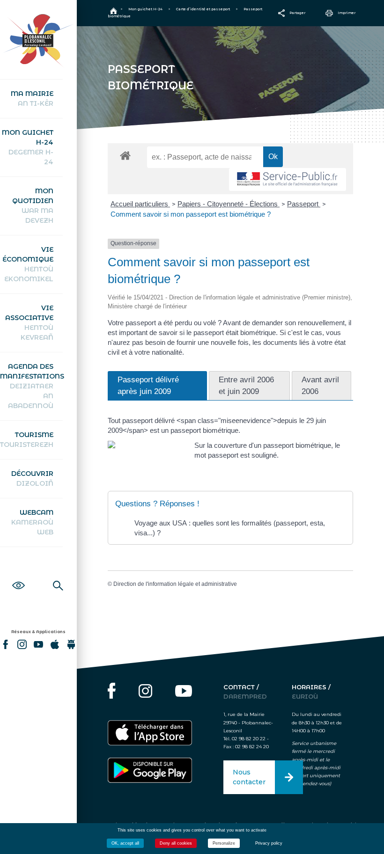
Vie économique (27, 264)
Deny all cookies (176, 843)
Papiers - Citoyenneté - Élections (228, 204)
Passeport (303, 204)
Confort (18, 575)
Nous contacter (249, 777)
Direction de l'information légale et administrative (175, 584)
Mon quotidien (32, 206)
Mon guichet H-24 (27, 147)
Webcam (32, 522)
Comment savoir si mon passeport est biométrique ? (191, 214)
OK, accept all (125, 843)
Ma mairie (32, 98)
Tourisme (26, 440)
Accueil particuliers (140, 204)
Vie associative (29, 323)
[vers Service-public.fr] (287, 179)
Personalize (224, 843)
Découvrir (32, 478)
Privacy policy (268, 843)
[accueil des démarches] (125, 155)
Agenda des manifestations (31, 386)
